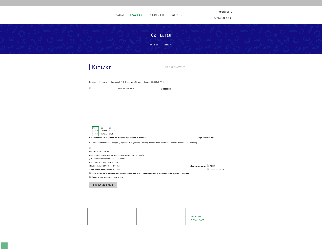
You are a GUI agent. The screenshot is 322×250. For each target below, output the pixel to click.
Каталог (157, 241)
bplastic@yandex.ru (150, 219)
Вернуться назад (103, 185)
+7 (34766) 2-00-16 (101, 223)
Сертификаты (175, 241)
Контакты (153, 244)
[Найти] (229, 67)
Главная (142, 241)
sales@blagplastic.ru (151, 216)
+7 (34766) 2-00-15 (223, 12)
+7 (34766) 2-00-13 (101, 216)
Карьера (142, 244)
